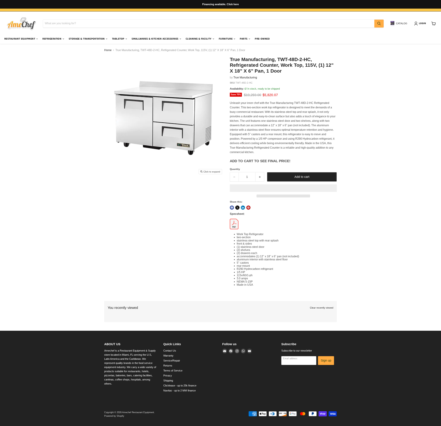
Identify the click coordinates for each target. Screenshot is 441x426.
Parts (244, 39)
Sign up (326, 360)
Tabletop (118, 39)
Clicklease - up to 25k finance (179, 385)
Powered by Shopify (114, 416)
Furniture (226, 39)
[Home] (21, 23)
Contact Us (169, 350)
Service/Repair (171, 360)
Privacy (167, 375)
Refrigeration (52, 39)
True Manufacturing (245, 77)
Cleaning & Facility (199, 39)
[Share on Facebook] (232, 208)
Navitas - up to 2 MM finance (179, 390)
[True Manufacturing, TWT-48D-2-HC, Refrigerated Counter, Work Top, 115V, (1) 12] (110, 186)
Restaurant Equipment (20, 39)
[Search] (379, 24)
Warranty (168, 355)
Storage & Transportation (87, 39)
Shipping (168, 380)
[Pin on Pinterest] (248, 208)
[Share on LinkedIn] (243, 208)
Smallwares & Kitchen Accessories (155, 39)
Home (108, 50)
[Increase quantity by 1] (259, 177)
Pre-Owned (262, 39)
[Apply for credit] (220, 4)
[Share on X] (237, 208)
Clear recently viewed (321, 307)
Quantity (235, 169)
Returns (167, 365)
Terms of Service (172, 370)
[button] (283, 188)
